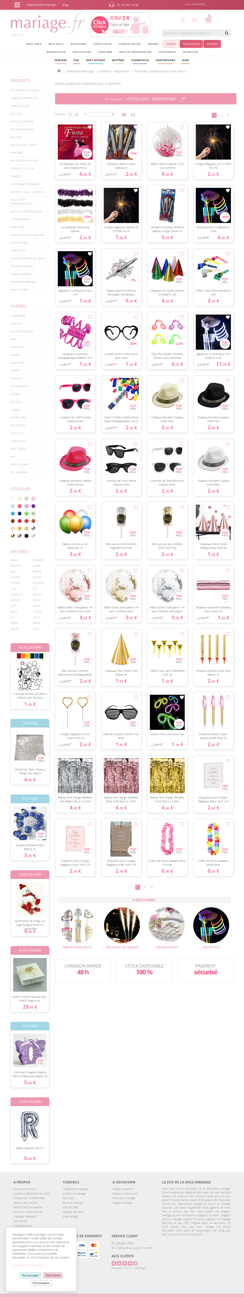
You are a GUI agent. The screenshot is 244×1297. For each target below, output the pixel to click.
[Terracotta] (33, 521)
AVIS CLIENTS (123, 1256)
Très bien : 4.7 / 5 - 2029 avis (129, 1268)
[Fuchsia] (20, 506)
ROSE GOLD (17, 425)
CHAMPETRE (17, 316)
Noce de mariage (73, 1202)
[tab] (29, 90)
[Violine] (33, 506)
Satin (36, 606)
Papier (37, 571)
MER (13, 339)
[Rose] (33, 499)
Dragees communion (124, 1193)
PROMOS (212, 44)
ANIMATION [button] (190, 52)
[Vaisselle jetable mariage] (166, 925)
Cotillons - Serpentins (151, 99)
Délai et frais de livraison (27, 1207)
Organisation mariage (75, 1189)
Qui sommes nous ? (25, 1189)
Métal (14, 623)
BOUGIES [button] (16, 113)
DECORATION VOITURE (24, 160)
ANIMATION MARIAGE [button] (23, 282)
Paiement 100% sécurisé (28, 1212)
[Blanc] (13, 499)
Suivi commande (195, 4)
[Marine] (20, 513)
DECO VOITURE (82, 52)
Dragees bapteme (123, 1189)
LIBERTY (15, 370)
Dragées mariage (122, 1202)
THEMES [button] (171, 44)
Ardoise (15, 566)
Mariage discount (73, 1212)
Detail (7, 669)
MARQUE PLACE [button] (56, 52)
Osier (36, 566)
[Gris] (26, 499)
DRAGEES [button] (16, 176)
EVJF (12, 456)
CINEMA (15, 409)
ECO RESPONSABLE (22, 331)
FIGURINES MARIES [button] (22, 266)
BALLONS (16, 137)
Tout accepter (30, 1275)
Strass (37, 611)
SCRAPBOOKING (20, 219)
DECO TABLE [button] (34, 44)
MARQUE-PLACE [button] (20, 106)
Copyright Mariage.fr (25, 1216)
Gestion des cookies (25, 1202)
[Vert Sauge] (33, 513)
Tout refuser (53, 1275)
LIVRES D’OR (17, 250)
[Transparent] (33, 536)
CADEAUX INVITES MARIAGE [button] (27, 235)
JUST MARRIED (19, 386)
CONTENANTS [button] (167, 52)
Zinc (36, 629)
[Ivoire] (20, 499)
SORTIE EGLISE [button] (103, 44)
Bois (13, 571)
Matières (19, 551)
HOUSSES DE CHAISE (23, 145)
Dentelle (16, 594)
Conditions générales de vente (31, 1193)
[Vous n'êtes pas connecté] (182, 19)
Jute (13, 606)
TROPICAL (16, 378)
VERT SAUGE (18, 449)
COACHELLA (17, 441)
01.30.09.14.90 (123, 1243)
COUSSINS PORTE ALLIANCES (28, 258)
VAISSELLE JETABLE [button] (21, 121)
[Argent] (33, 528)
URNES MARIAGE (20, 274)
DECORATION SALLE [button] (22, 129)
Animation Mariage (80, 71)
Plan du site (20, 1221)
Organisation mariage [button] (41, 4)
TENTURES (16, 153)
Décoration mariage (124, 1198)
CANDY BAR (17, 363)
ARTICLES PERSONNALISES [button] (135, 52)
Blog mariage (70, 1216)
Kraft (14, 611)
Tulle (36, 617)
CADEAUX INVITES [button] (130, 44)
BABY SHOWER (19, 289)
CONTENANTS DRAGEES (24, 184)
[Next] (228, 115)
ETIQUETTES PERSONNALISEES (21, 201)
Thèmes (18, 306)
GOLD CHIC (17, 433)
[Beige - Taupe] (26, 528)
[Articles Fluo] (211, 925)
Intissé (15, 600)
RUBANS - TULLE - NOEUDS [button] (27, 192)
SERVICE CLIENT (125, 1236)
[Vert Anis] (26, 513)
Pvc (35, 588)
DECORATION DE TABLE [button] (24, 90)
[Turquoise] (13, 513)
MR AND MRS (18, 417)
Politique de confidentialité (29, 1198)
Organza (39, 560)
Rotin (36, 600)
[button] (118, 60)
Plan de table (70, 1207)
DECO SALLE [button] (55, 44)
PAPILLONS (17, 347)
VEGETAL (15, 323)
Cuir (13, 588)
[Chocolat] (13, 521)
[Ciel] (13, 506)
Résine (37, 594)
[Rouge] (26, 521)
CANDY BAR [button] (105, 52)
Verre (36, 623)
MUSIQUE (16, 402)
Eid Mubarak (18, 472)
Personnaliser (41, 1283)
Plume (37, 577)
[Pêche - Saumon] (13, 528)
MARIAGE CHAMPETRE (23, 98)
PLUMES (15, 355)
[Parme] (26, 506)
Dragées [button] (153, 44)
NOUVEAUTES (191, 44)
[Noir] (26, 536)
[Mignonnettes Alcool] (77, 925)
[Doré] (13, 536)
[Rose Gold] (20, 536)
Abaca (14, 560)
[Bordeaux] (20, 521)
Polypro (38, 583)
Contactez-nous (22, 1225)
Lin (12, 617)
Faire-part (68, 1198)
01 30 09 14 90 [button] (128, 5)
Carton (15, 577)
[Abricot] (20, 528)
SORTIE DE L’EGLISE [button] (22, 168)
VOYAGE (15, 394)
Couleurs (20, 488)
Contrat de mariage (74, 1193)
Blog (65, 5)
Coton (15, 583)
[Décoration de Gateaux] (122, 925)
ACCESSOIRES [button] (78, 44)
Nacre (14, 629)
